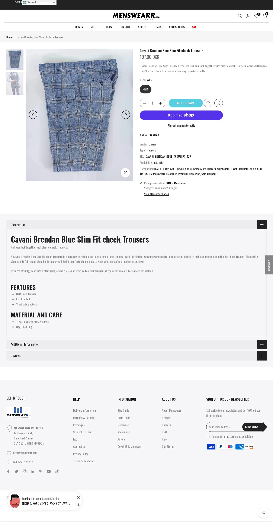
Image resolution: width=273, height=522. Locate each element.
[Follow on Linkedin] (33, 471)
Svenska (32, 2)
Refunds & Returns (83, 417)
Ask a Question (149, 134)
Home (9, 37)
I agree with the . (233, 436)
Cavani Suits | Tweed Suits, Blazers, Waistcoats (203, 168)
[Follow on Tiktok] (57, 471)
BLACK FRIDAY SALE (164, 168)
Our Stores (168, 446)
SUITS (93, 27)
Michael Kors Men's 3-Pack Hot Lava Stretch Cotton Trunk (46, 503)
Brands (166, 417)
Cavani (152, 144)
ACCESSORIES (177, 27)
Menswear (123, 425)
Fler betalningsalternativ (181, 125)
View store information (156, 194)
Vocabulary (123, 432)
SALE (195, 27)
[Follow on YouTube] (49, 471)
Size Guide (123, 410)
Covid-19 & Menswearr (130, 446)
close (11, 1)
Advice (121, 439)
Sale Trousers (208, 174)
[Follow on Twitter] (16, 471)
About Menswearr (171, 410)
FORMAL (109, 27)
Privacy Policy (80, 453)
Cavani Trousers (239, 168)
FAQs (76, 439)
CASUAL (126, 27)
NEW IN (79, 27)
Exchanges (79, 425)
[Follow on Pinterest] (41, 471)
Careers (166, 425)
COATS (157, 27)
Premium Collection (189, 174)
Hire (164, 439)
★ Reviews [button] (269, 265)
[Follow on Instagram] (24, 471)
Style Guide (124, 417)
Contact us (79, 446)
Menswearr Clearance (165, 174)
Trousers (151, 150)
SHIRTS (142, 27)
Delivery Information (84, 410)
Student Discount (83, 432)
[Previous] (33, 115)
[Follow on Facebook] (8, 471)
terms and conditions (241, 436)
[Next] (126, 115)
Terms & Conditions (84, 461)
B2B (164, 432)
